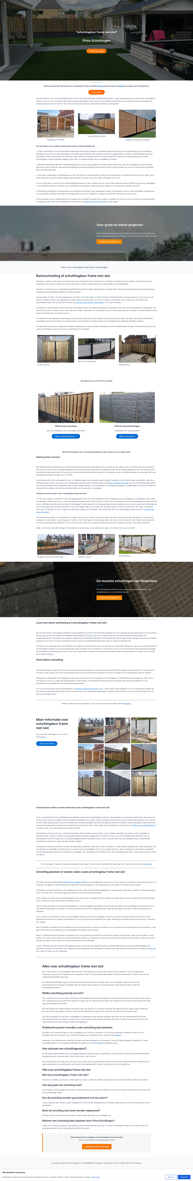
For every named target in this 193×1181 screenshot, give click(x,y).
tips (89, 636)
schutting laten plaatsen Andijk (74, 882)
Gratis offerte (96, 92)
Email (121, 86)
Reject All (171, 1177)
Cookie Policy (95, 1177)
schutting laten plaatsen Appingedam (90, 302)
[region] (96, 1175)
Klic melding (147, 864)
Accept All (184, 1177)
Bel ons (100, 86)
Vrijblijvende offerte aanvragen (97, 1147)
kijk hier (153, 948)
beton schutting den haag (118, 483)
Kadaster (127, 704)
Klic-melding (97, 1043)
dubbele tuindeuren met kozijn (86, 689)
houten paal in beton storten (95, 202)
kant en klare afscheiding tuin (144, 825)
